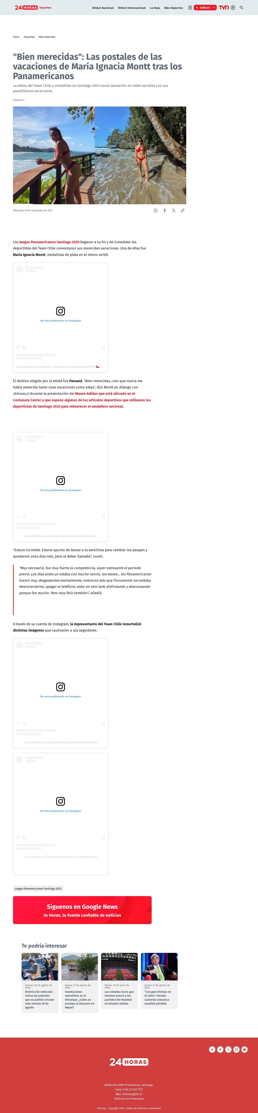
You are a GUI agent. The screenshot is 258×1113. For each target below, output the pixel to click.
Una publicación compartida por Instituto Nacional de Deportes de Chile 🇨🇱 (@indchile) (64, 366)
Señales (205, 7)
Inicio (16, 37)
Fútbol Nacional (103, 8)
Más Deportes (173, 8)
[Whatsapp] (155, 210)
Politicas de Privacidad (129, 1098)
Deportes (29, 37)
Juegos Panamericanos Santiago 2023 (38, 888)
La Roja (155, 8)
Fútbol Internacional (132, 8)
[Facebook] (164, 210)
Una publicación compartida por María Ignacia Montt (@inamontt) (60, 536)
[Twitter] (173, 210)
